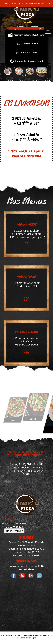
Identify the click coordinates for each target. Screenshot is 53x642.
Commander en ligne (26, 638)
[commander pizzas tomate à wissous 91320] (18, 52)
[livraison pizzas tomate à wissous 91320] (12, 61)
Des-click (47, 635)
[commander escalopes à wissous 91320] (34, 407)
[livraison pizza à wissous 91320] (18, 43)
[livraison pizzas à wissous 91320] (10, 34)
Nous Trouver (14, 531)
